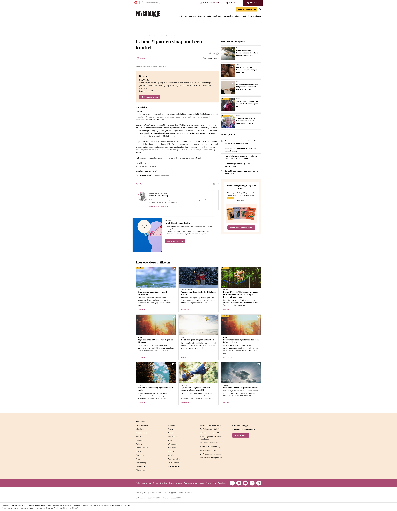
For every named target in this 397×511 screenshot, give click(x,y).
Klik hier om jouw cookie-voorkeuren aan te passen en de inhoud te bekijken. (102, 505)
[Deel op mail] (214, 54)
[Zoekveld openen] (260, 9)
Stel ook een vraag (150, 97)
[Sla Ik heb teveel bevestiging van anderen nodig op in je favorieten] (173, 364)
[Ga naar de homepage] (148, 14)
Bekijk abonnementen (246, 9)
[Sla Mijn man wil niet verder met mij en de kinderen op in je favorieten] (173, 316)
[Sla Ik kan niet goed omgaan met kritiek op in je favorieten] (216, 316)
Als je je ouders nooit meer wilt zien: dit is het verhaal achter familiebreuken (242, 142)
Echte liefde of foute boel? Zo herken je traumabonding (240, 149)
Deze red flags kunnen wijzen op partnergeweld (237, 165)
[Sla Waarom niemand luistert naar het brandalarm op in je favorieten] (173, 268)
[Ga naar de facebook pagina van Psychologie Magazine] (232, 483)
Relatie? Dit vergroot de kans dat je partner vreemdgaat (242, 172)
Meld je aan (240, 435)
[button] (253, 3)
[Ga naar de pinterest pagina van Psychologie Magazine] (258, 483)
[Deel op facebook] (210, 54)
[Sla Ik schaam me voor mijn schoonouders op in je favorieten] (258, 364)
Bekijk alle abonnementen (241, 227)
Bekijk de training (175, 241)
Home (138, 36)
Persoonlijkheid (145, 175)
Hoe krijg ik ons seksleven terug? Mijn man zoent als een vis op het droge (241, 157)
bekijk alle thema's (162, 176)
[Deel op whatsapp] (217, 54)
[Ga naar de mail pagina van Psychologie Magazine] (238, 483)
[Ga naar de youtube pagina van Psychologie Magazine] (245, 483)
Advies (144, 36)
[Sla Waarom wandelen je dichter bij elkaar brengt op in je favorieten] (216, 268)
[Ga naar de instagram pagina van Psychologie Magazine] (252, 483)
